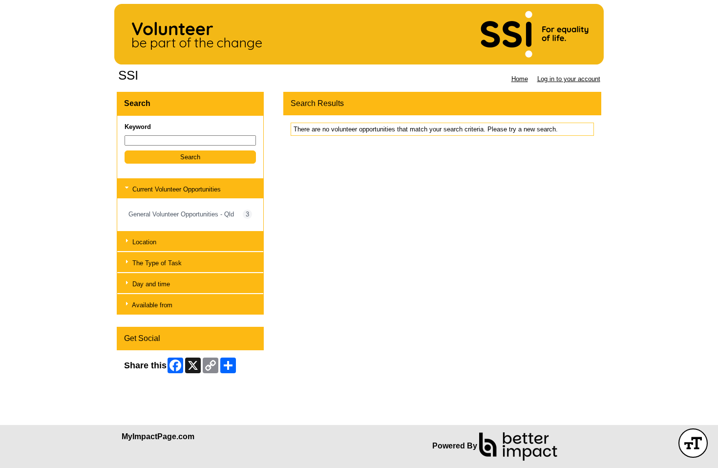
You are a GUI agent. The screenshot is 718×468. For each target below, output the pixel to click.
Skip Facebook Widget (156, 382)
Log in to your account (568, 79)
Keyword (138, 126)
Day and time (150, 284)
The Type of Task (156, 263)
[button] (190, 157)
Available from (151, 305)
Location (143, 242)
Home (519, 79)
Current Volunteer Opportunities (175, 189)
